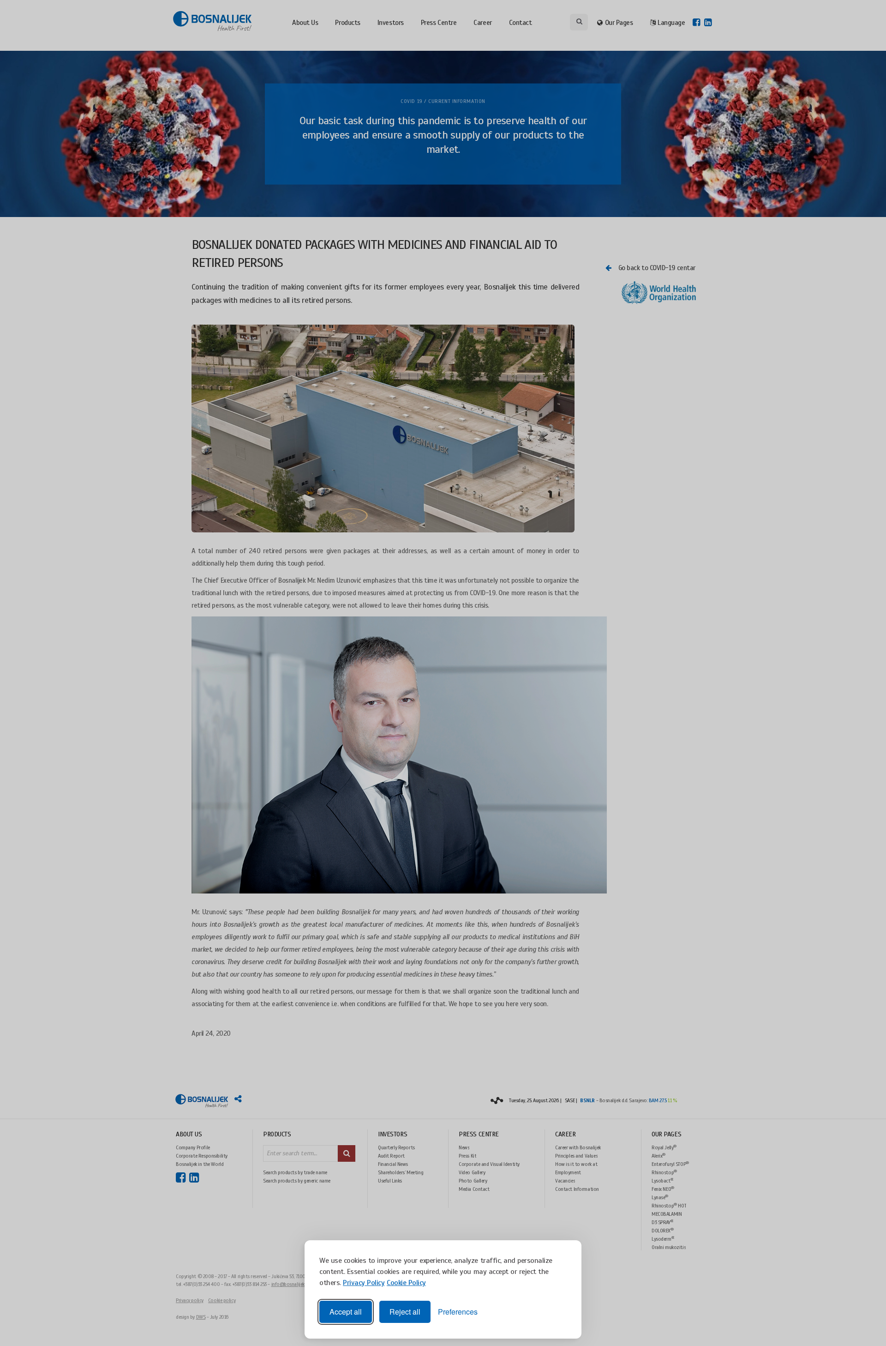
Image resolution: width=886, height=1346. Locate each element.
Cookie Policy (406, 1282)
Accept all (345, 1311)
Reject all (404, 1311)
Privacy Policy (363, 1282)
